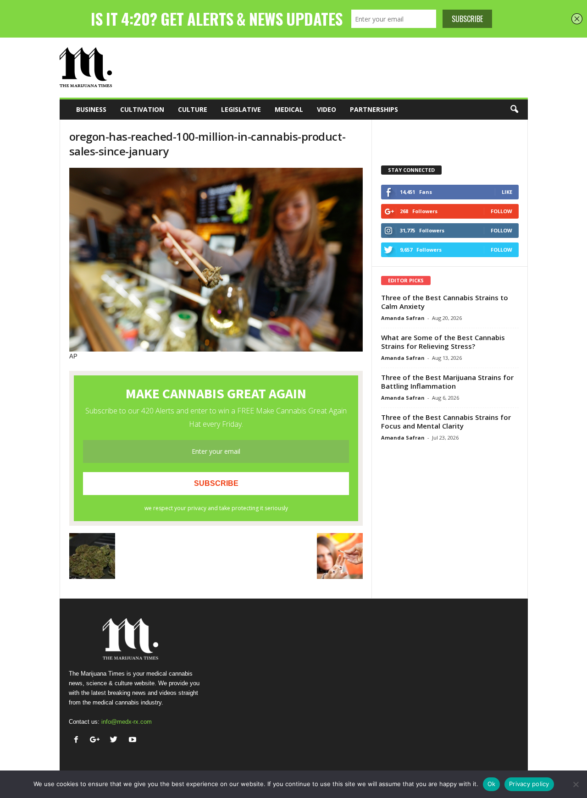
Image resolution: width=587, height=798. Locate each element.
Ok (491, 783)
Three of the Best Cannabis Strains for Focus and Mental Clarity (446, 421)
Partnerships (374, 109)
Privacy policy (529, 783)
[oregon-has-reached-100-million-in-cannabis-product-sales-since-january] (216, 260)
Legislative (241, 109)
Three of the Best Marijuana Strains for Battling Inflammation (447, 382)
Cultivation (142, 109)
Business (91, 109)
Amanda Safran (403, 317)
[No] (575, 784)
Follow (501, 211)
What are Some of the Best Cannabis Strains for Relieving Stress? (443, 342)
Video (326, 109)
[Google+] (97, 740)
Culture (192, 109)
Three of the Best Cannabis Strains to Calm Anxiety (444, 302)
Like (507, 191)
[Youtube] (133, 740)
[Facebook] (78, 740)
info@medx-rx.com (126, 721)
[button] (514, 109)
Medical (289, 109)
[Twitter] (115, 740)
